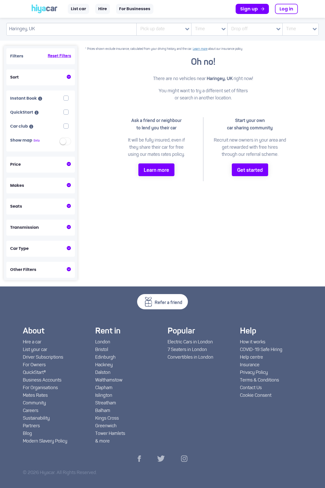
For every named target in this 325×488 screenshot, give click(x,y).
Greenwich (106, 426)
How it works (252, 342)
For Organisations (40, 388)
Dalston (102, 373)
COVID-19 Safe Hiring (261, 350)
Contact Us (251, 388)
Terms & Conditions (259, 380)
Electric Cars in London (190, 342)
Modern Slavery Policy (45, 441)
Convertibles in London (190, 357)
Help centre (251, 357)
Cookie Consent (255, 395)
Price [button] (15, 164)
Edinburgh (105, 357)
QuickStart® (34, 373)
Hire (102, 9)
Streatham (105, 403)
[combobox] (209, 29)
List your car (35, 350)
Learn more (200, 49)
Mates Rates (35, 395)
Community (34, 403)
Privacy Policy (254, 373)
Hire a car (32, 342)
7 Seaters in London (187, 350)
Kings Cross (107, 418)
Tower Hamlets (110, 434)
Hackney (104, 365)
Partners (31, 426)
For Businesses (134, 9)
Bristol (101, 350)
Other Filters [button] (23, 270)
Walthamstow (108, 380)
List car (78, 9)
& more (102, 441)
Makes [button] (17, 186)
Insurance (249, 365)
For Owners (34, 365)
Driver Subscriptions (43, 357)
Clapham (103, 388)
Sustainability (36, 418)
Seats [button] (16, 206)
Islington (103, 395)
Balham (102, 411)
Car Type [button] (19, 249)
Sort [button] (14, 77)
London (102, 342)
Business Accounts (42, 380)
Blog (27, 434)
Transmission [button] (24, 227)
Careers (30, 411)
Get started (250, 170)
